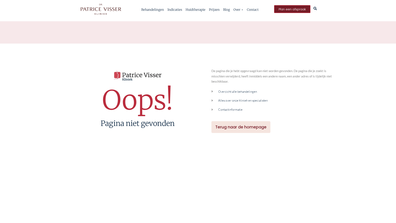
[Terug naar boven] (387, 214)
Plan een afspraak (292, 9)
